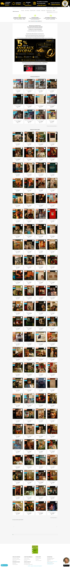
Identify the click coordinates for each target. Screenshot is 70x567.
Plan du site (25, 560)
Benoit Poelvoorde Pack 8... (29, 235)
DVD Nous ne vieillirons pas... (52, 404)
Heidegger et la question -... (18, 404)
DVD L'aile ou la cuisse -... (40, 189)
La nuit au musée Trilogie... (17, 450)
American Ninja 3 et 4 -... (40, 512)
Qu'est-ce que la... (52, 173)
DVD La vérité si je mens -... (52, 327)
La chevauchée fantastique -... (52, 105)
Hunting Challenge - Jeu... (52, 435)
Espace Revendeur (15, 564)
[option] (35, 526)
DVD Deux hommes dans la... (18, 419)
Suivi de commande (38, 558)
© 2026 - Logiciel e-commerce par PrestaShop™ (35, 565)
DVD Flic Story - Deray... (41, 327)
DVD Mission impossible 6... (41, 389)
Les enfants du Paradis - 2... (41, 235)
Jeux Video (38, 10)
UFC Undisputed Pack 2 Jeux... (41, 358)
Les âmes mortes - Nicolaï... (52, 250)
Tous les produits (53, 517)
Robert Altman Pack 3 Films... (41, 120)
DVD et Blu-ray (32, 10)
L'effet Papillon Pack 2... (52, 496)
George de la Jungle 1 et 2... (41, 450)
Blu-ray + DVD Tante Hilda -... (52, 204)
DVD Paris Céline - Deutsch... (52, 189)
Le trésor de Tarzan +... (29, 512)
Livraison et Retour (26, 558)
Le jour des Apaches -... (40, 373)
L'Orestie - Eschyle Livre (17, 496)
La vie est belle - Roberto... (29, 250)
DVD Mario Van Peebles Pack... (52, 296)
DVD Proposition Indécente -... (41, 204)
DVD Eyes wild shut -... (41, 250)
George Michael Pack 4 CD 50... (17, 235)
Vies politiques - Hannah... (40, 281)
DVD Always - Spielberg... (40, 496)
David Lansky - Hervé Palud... (18, 435)
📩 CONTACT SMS (66, 565)
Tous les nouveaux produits (52, 126)
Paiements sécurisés (27, 559)
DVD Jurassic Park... (17, 373)
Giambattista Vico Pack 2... (52, 281)
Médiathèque (14, 563)
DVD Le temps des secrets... (29, 481)
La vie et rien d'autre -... (52, 312)
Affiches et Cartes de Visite (16, 559)
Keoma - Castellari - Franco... (18, 281)
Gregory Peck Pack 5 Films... (41, 481)
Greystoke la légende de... (18, 312)
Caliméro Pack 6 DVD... (52, 450)
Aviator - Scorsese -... (29, 281)
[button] (16, 526)
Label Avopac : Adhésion (16, 558)
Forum (54, 10)
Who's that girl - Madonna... (52, 373)
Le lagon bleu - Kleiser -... (17, 189)
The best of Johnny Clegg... (29, 435)
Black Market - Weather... (17, 250)
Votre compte (38, 556)
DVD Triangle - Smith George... (18, 358)
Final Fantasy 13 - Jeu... (18, 512)
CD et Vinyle (27, 10)
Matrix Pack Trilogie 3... (29, 496)
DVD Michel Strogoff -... (52, 158)
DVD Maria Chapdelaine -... (29, 450)
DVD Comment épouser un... (41, 312)
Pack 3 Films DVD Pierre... (40, 173)
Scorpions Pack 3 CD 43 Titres (41, 435)
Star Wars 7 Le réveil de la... (52, 512)
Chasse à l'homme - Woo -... (29, 189)
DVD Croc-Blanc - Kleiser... (17, 296)
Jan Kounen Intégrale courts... (40, 105)
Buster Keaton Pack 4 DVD (40, 158)
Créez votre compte (38, 560)
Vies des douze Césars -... (40, 419)
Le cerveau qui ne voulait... (52, 481)
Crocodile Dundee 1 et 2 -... (17, 204)
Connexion (37, 559)
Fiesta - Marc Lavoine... (29, 105)
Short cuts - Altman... (52, 120)
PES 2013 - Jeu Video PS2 (29, 373)
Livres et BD (43, 10)
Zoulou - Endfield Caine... (29, 296)
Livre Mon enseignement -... (52, 389)
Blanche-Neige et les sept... (29, 389)
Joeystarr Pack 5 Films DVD (29, 404)
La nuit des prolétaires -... (29, 173)
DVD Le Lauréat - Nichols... (40, 296)
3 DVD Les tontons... (29, 158)
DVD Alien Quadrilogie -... (29, 327)
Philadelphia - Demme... (52, 358)
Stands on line (49, 10)
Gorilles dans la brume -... (17, 481)
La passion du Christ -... (41, 404)
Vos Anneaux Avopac (27, 563)
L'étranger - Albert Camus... (29, 204)
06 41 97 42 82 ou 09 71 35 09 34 (25, 7)
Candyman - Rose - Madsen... (18, 327)
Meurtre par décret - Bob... (18, 105)
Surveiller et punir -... (52, 235)
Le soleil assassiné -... (18, 173)
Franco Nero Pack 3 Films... (52, 419)
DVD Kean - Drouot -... (29, 312)
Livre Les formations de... (17, 158)
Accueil (22, 10)
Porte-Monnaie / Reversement (28, 564)
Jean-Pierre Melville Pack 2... (18, 120)
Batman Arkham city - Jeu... (17, 389)
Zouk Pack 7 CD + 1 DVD (29, 358)
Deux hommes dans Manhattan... (29, 120)
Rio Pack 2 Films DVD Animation (29, 419)
